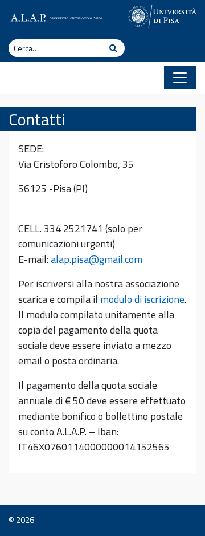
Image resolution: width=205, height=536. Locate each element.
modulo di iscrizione (142, 299)
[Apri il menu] (180, 77)
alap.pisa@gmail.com (96, 259)
